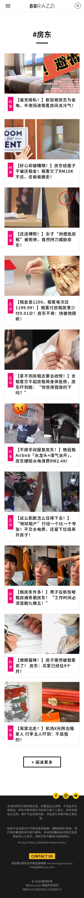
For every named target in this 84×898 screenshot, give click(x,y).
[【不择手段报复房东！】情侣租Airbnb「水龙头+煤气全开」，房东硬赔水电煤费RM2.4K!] (42, 423)
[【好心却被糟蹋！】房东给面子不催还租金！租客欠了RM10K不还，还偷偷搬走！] (42, 139)
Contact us (42, 856)
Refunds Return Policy (52, 842)
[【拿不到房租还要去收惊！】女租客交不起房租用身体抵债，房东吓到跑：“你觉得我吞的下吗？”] (42, 350)
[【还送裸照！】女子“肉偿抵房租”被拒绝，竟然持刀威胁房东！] (42, 207)
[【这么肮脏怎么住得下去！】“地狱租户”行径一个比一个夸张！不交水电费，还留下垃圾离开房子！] (42, 492)
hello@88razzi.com (42, 867)
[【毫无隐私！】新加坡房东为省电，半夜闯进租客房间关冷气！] (42, 73)
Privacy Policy (27, 842)
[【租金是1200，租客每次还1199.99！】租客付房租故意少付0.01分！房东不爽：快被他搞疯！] (42, 276)
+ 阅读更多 (42, 762)
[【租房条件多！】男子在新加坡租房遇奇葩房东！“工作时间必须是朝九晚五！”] (42, 566)
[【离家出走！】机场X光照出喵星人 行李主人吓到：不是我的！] (42, 702)
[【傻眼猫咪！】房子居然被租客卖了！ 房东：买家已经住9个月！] (42, 634)
